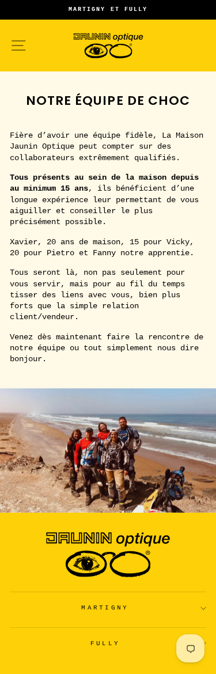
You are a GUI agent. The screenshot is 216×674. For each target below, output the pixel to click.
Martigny (105, 607)
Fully (105, 643)
